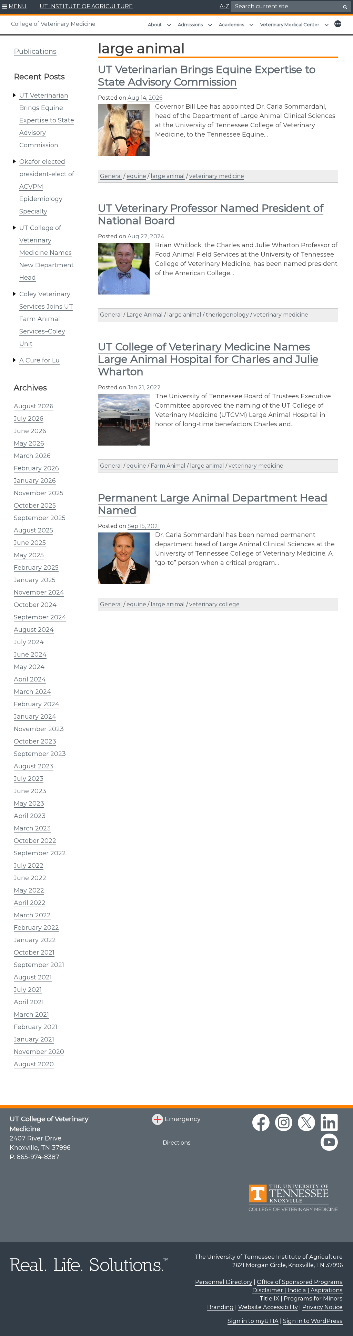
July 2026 (28, 418)
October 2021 (34, 952)
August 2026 (33, 406)
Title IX (269, 1298)
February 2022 (36, 927)
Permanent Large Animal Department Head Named (212, 504)
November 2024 (39, 592)
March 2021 (31, 1014)
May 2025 (29, 555)
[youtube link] (329, 1142)
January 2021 (34, 1039)
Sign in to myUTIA (253, 1320)
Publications (35, 51)
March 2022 (32, 915)
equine (136, 176)
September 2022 (40, 853)
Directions (176, 1142)
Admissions (190, 24)
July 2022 (28, 865)
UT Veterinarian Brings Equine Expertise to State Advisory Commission (46, 120)
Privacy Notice (322, 1307)
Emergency (183, 1119)
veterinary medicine (216, 176)
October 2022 (35, 841)
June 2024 (30, 654)
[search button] (345, 7)
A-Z (224, 6)
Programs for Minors (313, 1298)
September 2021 (39, 965)
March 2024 (32, 692)
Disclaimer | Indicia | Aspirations (297, 1290)
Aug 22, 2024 (146, 236)
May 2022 (29, 890)
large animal (168, 176)
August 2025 (33, 530)
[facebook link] (261, 1122)
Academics (231, 24)
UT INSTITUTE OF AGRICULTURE (86, 6)
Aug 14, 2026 (145, 97)
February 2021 (35, 1027)
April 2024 (30, 679)
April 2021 (29, 1002)
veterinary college (214, 604)
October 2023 (35, 741)
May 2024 (29, 667)
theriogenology (227, 314)
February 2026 (36, 468)
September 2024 (40, 617)
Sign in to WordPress (313, 1320)
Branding (220, 1307)
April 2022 (30, 903)
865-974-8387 (38, 1157)
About (155, 24)
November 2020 (39, 1052)
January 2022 (35, 940)
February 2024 (36, 704)
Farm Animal (168, 465)
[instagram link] (283, 1122)
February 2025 (36, 567)
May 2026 (29, 443)
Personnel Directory (223, 1281)
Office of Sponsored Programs (300, 1281)
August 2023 (33, 766)
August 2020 (34, 1064)
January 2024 (35, 716)
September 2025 (39, 518)
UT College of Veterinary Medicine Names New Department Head (46, 252)
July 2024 (29, 642)
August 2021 (33, 977)
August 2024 (34, 630)
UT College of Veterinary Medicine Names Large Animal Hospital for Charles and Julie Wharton (208, 359)
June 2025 (30, 543)
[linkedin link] (329, 1122)
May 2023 (29, 803)
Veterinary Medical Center (289, 24)
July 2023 (28, 778)
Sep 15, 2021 (144, 526)
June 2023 (30, 791)
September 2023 (40, 754)
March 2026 (32, 456)
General (111, 176)
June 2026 (30, 431)
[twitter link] (306, 1122)
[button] (14, 7)
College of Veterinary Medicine (53, 24)
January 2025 (35, 580)
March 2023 (32, 828)
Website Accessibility (268, 1307)
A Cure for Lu (39, 360)
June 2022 (30, 878)
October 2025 (35, 505)
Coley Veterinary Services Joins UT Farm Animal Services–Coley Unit (46, 319)
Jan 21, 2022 (144, 387)
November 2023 (39, 729)
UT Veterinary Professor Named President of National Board (210, 214)
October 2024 (35, 605)
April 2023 (30, 816)
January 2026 (35, 481)
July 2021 (28, 990)
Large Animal (145, 314)
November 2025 (38, 493)
